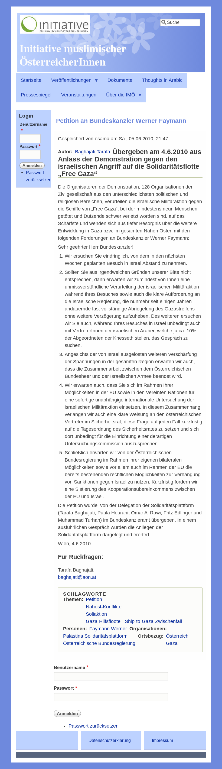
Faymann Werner (108, 628)
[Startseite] (55, 32)
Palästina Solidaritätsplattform (95, 636)
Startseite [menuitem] (31, 80)
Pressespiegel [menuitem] (36, 95)
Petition (94, 599)
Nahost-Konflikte (104, 606)
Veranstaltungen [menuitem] (78, 95)
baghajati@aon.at (77, 577)
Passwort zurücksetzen (93, 726)
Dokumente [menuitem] (119, 80)
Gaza (172, 643)
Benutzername (69, 667)
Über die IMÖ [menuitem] (118, 97)
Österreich (177, 636)
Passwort (64, 688)
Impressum (162, 740)
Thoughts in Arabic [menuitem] (162, 80)
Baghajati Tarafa (92, 151)
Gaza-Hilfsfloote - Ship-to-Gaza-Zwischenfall (134, 621)
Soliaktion (96, 614)
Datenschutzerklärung (110, 740)
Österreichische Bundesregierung (99, 643)
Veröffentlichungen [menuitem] (69, 82)
